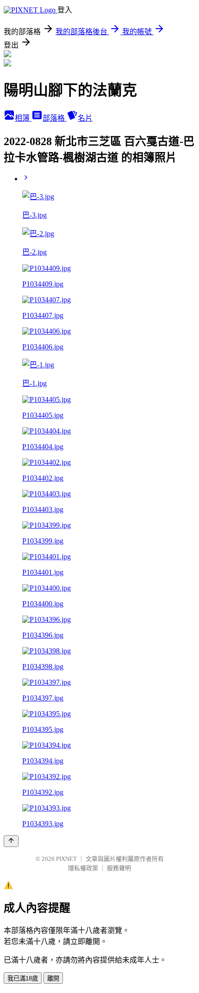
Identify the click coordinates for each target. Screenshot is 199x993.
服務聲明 (119, 868)
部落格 (55, 118)
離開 (53, 978)
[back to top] (11, 841)
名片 (85, 118)
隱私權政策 (83, 868)
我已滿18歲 (22, 978)
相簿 (23, 118)
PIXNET (66, 858)
